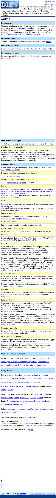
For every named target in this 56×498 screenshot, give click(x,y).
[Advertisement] (28, 462)
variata (4, 193)
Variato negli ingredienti (27, 362)
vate (18, 238)
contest (47, 5)
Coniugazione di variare (35, 34)
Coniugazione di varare (16, 34)
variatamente (27, 378)
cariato (16, 197)
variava (19, 382)
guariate (40, 398)
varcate (42, 191)
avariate (4, 219)
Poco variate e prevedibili (17, 183)
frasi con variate (27, 144)
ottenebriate (17, 404)
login (31, 430)
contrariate (47, 394)
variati (10, 193)
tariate (22, 191)
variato (48, 42)
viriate (22, 193)
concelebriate (6, 404)
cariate (10, 191)
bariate (4, 191)
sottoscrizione (33, 418)
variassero (27, 375)
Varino (44, 49)
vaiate (3, 206)
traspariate (38, 394)
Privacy (1, 485)
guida (53, 5)
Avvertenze (50, 494)
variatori (12, 382)
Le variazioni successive (36, 365)
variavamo (27, 382)
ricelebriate (45, 401)
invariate (20, 401)
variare (22, 28)
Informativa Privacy (37, 494)
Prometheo (21, 494)
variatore (4, 382)
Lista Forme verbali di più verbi (13, 49)
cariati (10, 197)
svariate (12, 219)
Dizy (2, 494)
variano (22, 386)
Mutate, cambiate (13, 176)
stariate (33, 398)
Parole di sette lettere (9, 386)
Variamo (34, 49)
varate (9, 206)
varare (28, 26)
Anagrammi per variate (10, 170)
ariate (51, 204)
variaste (26, 219)
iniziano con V (21, 409)
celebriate (36, 401)
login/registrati (49, 2)
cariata (4, 197)
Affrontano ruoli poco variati (32, 358)
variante (19, 219)
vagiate (29, 191)
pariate (16, 191)
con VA (31, 409)
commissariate (7, 398)
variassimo (43, 375)
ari (23, 238)
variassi (35, 375)
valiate (35, 191)
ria (8, 240)
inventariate (24, 398)
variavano (36, 382)
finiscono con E (12, 412)
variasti (11, 378)
